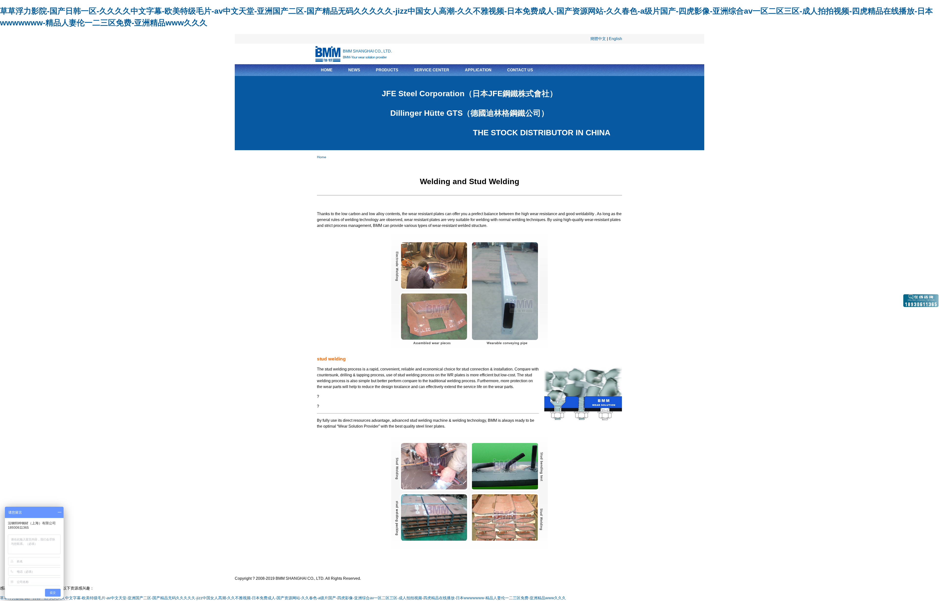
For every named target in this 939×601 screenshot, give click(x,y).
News (354, 70)
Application (478, 70)
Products (387, 70)
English (615, 39)
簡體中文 (598, 39)
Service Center (431, 70)
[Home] (327, 54)
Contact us (520, 70)
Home (327, 70)
